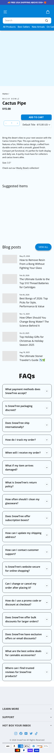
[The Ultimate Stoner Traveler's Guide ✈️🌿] (9, 356)
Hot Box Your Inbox (16, 725)
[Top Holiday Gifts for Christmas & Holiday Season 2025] (9, 337)
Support (8, 717)
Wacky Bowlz (11, 99)
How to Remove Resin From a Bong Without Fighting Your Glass (32, 264)
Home (5, 93)
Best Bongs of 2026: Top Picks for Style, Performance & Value (34, 302)
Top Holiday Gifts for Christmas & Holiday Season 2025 (32, 341)
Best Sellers (24, 26)
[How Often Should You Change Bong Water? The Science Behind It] (9, 318)
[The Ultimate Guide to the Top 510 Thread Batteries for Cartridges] (9, 279)
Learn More (10, 708)
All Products (9, 26)
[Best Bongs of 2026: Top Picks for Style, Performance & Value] (9, 298)
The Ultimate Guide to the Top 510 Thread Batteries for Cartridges (35, 283)
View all (43, 247)
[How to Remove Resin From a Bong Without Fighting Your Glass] (9, 259)
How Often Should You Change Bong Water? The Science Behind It (34, 321)
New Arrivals (38, 26)
